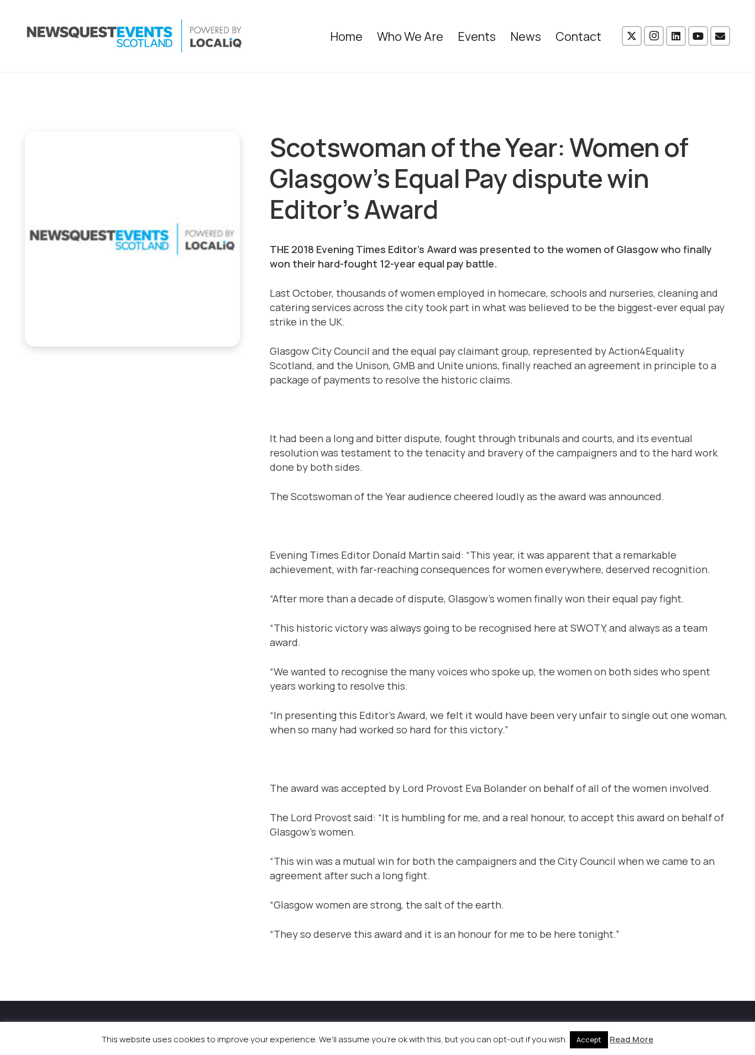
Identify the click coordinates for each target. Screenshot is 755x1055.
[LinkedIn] (676, 36)
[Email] (720, 36)
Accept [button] (588, 1039)
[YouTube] (698, 36)
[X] (632, 36)
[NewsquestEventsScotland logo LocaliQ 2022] (134, 36)
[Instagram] (654, 36)
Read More (631, 1039)
